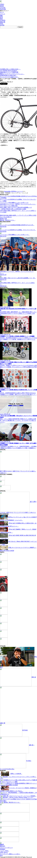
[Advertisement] (18, 48)
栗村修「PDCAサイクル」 (7, 220)
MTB (1, 17)
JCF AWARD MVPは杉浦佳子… (9, 70)
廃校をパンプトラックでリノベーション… (12, 74)
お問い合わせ (4, 852)
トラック (2, 14)
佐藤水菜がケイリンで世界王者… (9, 72)
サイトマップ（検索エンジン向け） (10, 854)
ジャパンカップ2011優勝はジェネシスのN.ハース (14, 202)
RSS (1, 855)
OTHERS (2, 20)
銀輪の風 (2, 22)
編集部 (2, 844)
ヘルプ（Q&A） (4, 851)
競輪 (1, 15)
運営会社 (2, 846)
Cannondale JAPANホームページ (13, 191)
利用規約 (2, 849)
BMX (1, 18)
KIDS (1, 23)
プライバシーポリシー (6, 847)
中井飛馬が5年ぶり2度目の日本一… (10, 69)
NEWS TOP (3, 218)
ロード (2, 12)
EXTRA (2, 25)
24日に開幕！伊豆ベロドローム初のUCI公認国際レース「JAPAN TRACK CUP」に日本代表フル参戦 (16, 208)
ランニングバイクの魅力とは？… (9, 77)
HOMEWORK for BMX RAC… (8, 75)
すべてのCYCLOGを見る (7, 769)
